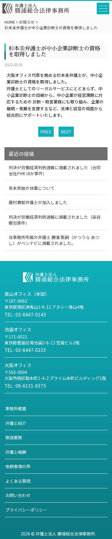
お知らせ (27, 22)
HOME (9, 22)
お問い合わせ (17, 495)
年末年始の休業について (32, 188)
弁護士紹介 (15, 423)
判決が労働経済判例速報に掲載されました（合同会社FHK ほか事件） (55, 170)
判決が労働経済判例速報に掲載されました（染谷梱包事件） (55, 220)
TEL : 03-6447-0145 (25, 314)
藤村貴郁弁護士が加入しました (38, 202)
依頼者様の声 (17, 466)
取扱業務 (13, 437)
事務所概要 (15, 408)
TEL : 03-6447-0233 (25, 350)
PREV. (46, 132)
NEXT (66, 132)
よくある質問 (17, 481)
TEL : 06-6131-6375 (25, 385)
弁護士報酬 (15, 452)
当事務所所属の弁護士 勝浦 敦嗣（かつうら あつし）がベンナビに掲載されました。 (54, 240)
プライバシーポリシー (26, 510)
